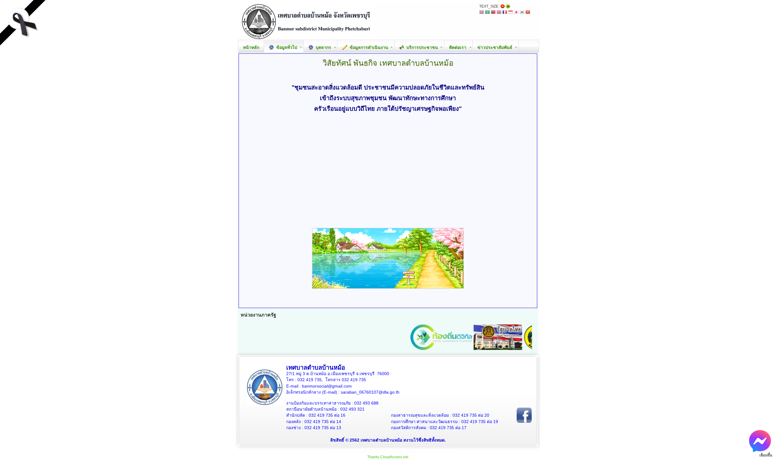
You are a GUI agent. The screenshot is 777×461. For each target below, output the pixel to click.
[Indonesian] (510, 12)
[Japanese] (516, 12)
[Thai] (481, 12)
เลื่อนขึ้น (765, 455)
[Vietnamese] (527, 12)
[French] (504, 12)
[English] (499, 12)
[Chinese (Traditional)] (493, 12)
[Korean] (522, 12)
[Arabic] (487, 12)
